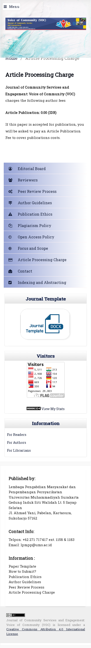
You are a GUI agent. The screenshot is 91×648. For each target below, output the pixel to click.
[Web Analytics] (34, 409)
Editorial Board (32, 168)
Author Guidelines (35, 202)
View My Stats (53, 409)
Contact (25, 271)
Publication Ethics (35, 214)
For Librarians (19, 450)
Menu (14, 6)
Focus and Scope (33, 248)
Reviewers (28, 180)
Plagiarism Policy (34, 225)
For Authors (16, 442)
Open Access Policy (36, 236)
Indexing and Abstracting (42, 282)
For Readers (16, 434)
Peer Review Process (37, 191)
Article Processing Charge (42, 259)
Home (11, 58)
